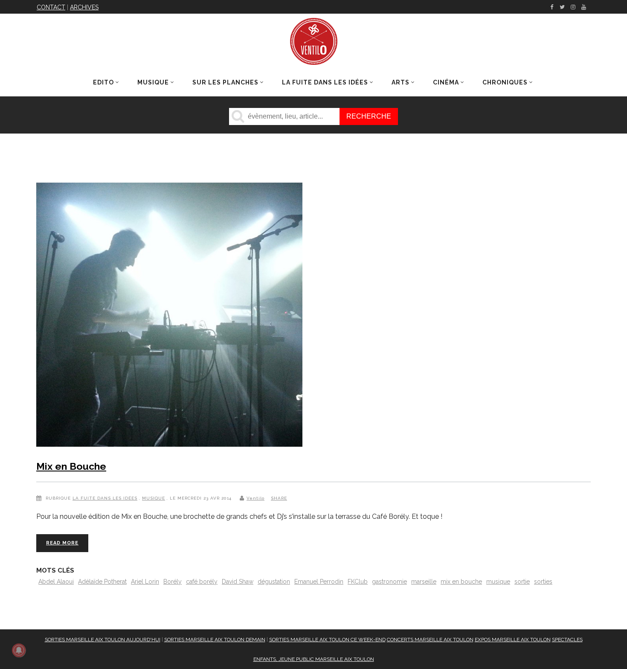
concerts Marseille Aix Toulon (430, 640)
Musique (153, 498)
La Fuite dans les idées (105, 498)
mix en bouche (461, 581)
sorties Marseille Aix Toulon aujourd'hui (102, 640)
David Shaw (237, 581)
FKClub (358, 581)
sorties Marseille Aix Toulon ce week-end (327, 640)
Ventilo (255, 498)
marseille (423, 581)
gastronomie (389, 581)
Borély (172, 581)
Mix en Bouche (71, 466)
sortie (522, 581)
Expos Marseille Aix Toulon (513, 640)
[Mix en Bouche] (169, 316)
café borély (202, 581)
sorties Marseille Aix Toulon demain (214, 640)
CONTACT (51, 7)
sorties (543, 581)
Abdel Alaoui (56, 581)
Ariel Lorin (145, 581)
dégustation (274, 581)
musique (498, 581)
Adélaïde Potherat (102, 581)
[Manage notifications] (19, 650)
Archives (84, 7)
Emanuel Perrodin (318, 581)
